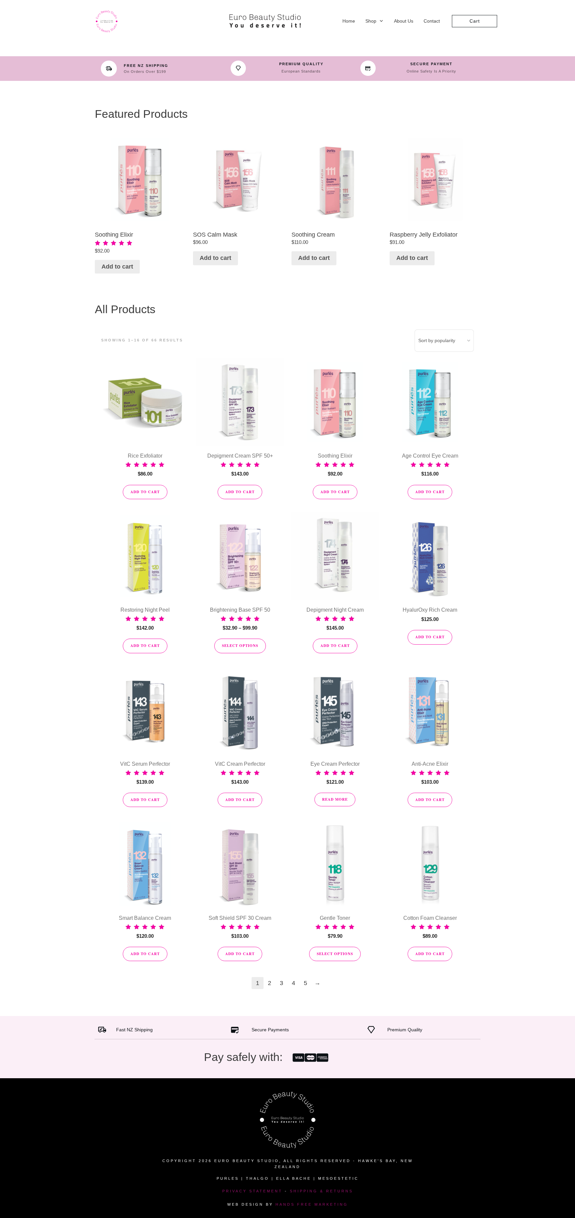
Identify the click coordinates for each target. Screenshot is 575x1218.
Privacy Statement (252, 1191)
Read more (335, 799)
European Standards (301, 71)
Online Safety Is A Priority (431, 71)
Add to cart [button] (117, 266)
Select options (240, 645)
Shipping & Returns (321, 1191)
